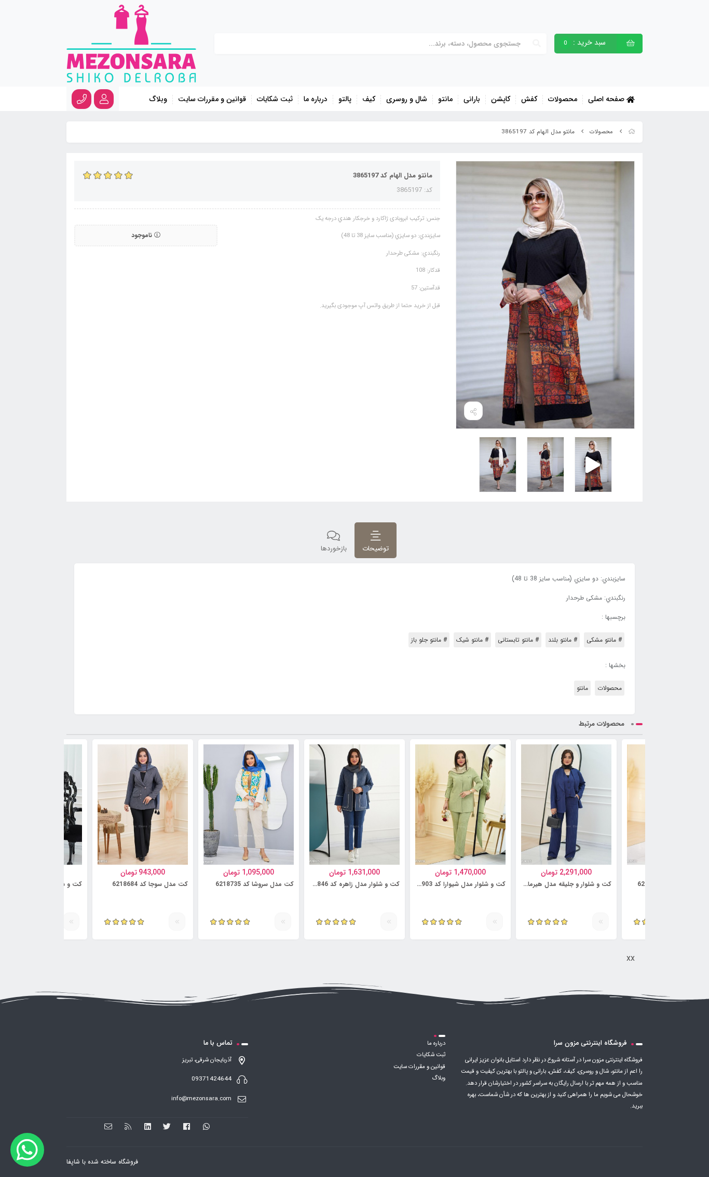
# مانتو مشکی (604, 640)
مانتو (445, 99)
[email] (108, 1127)
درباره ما (316, 99)
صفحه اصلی (607, 99)
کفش (529, 99)
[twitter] (167, 1127)
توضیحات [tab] (375, 548)
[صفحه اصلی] (632, 132)
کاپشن (500, 99)
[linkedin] (147, 1127)
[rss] (128, 1127)
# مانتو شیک (472, 640)
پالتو (344, 99)
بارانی (471, 99)
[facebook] (186, 1127)
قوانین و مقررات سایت (212, 99)
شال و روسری (406, 99)
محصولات (562, 99)
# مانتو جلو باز (429, 640)
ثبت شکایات (275, 99)
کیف (368, 99)
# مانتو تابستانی (518, 640)
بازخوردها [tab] (334, 548)
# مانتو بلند (562, 640)
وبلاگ (158, 99)
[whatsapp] (206, 1127)
